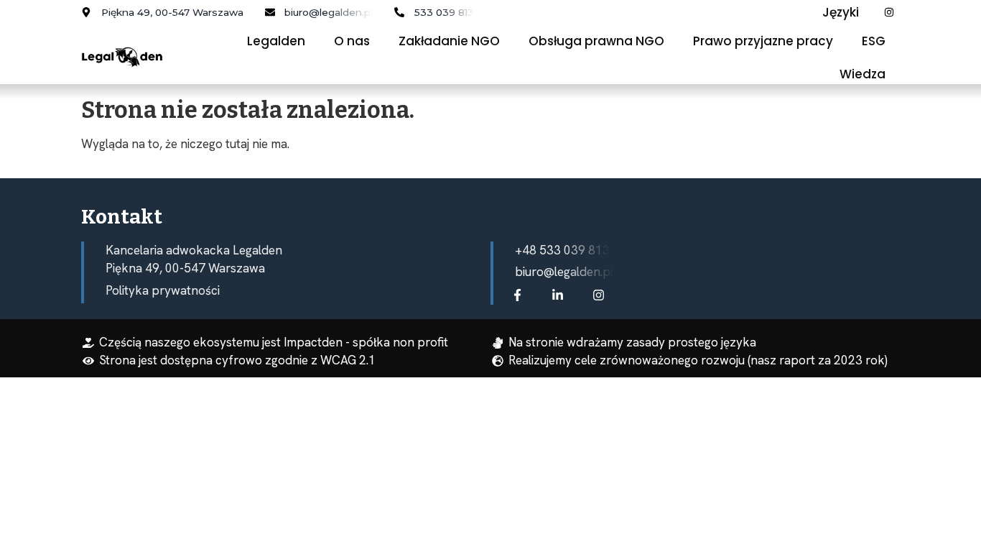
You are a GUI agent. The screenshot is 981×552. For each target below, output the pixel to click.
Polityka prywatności (163, 290)
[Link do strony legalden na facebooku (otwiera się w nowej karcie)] (520, 295)
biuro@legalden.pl (564, 272)
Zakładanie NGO (449, 41)
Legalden (276, 41)
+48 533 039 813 (562, 250)
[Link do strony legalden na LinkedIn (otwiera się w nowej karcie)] (561, 295)
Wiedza (862, 74)
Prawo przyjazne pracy (763, 41)
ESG (873, 41)
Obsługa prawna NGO (596, 41)
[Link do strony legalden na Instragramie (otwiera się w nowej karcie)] (601, 295)
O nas (352, 41)
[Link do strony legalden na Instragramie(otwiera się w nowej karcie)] (892, 12)
